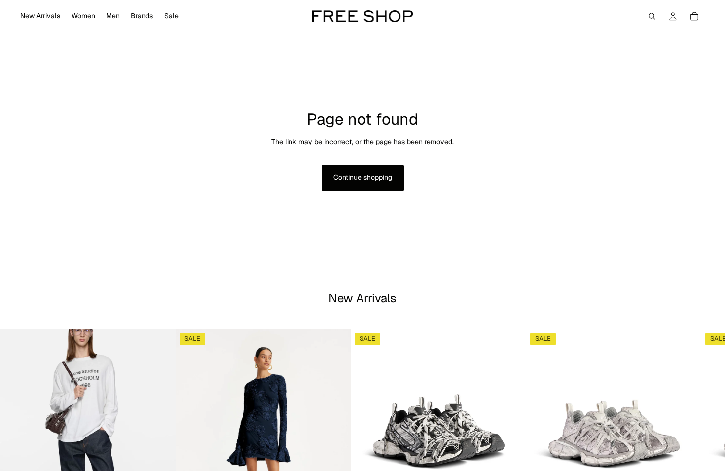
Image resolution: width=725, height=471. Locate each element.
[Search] (652, 16)
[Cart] (694, 16)
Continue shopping (362, 177)
